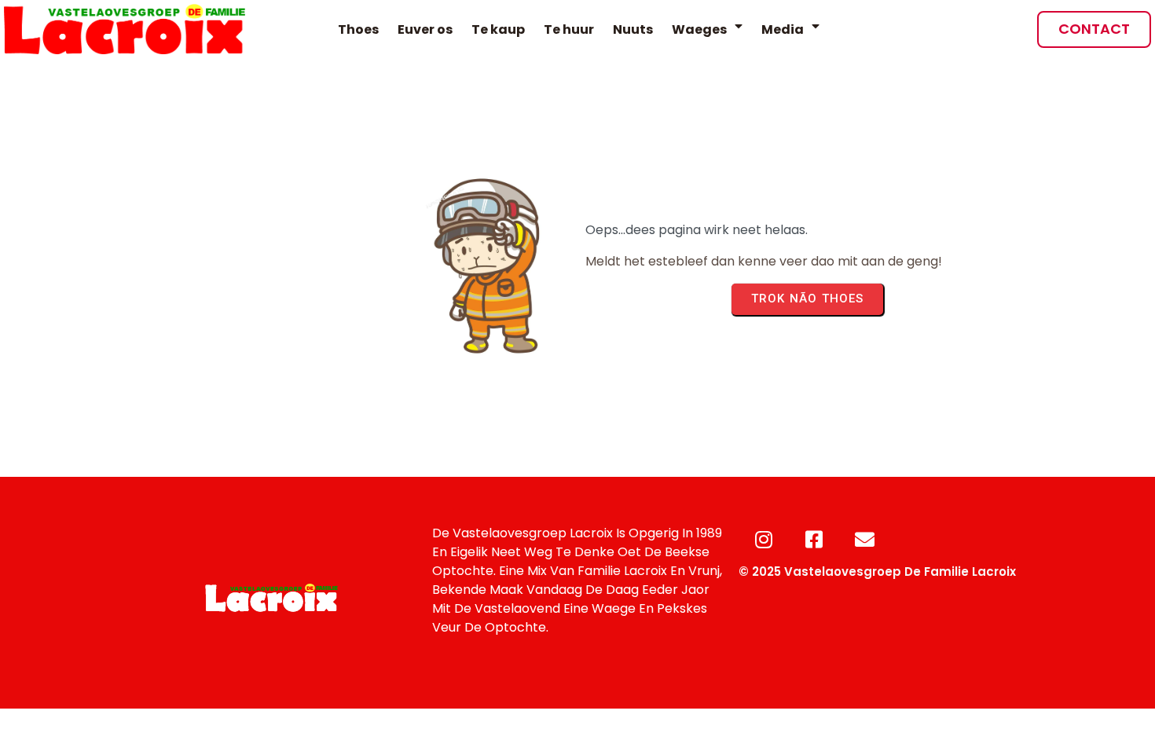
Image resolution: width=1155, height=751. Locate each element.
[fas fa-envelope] (864, 539)
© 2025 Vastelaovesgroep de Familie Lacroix (877, 571)
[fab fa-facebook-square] (814, 539)
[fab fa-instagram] (763, 539)
